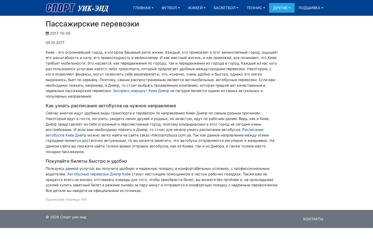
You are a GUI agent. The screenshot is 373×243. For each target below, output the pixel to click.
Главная (141, 8)
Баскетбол (224, 8)
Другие (280, 8)
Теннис (254, 8)
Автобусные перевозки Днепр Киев (99, 174)
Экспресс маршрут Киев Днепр (141, 90)
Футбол (169, 8)
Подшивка (309, 8)
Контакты (313, 219)
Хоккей (195, 8)
